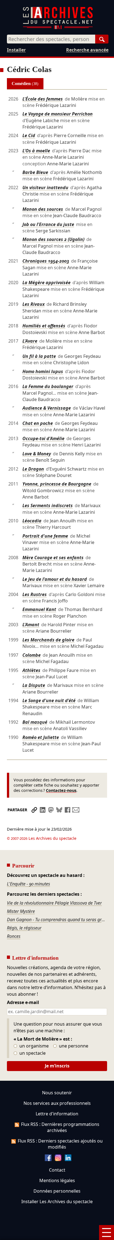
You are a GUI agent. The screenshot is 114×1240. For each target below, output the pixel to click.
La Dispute (33, 685)
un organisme (33, 1046)
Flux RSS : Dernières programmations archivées (60, 1127)
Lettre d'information (57, 1114)
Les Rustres (34, 594)
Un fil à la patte (39, 356)
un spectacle (32, 1053)
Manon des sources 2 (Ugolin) (53, 239)
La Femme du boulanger (47, 386)
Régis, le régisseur (24, 928)
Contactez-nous (61, 790)
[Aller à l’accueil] (58, 27)
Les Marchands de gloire (48, 640)
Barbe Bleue (35, 172)
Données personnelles (57, 1191)
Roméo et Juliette (40, 737)
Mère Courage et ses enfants (53, 557)
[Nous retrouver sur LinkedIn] (68, 1159)
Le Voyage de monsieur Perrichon (57, 114)
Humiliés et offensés (43, 326)
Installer (16, 50)
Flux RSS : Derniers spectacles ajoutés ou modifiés (60, 1144)
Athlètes (31, 670)
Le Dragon (33, 469)
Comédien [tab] (25, 83)
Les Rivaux (33, 304)
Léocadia (32, 521)
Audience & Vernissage (46, 408)
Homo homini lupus (42, 371)
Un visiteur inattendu (45, 187)
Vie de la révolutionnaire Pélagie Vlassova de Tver (54, 903)
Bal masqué (34, 722)
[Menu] (106, 1232)
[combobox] (51, 39)
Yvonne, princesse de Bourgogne (56, 484)
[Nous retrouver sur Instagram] (58, 1159)
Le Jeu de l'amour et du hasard (54, 579)
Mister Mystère (21, 911)
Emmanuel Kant (39, 609)
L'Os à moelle (36, 151)
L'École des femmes (42, 99)
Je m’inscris (57, 1066)
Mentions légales (57, 1180)
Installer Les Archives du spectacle (57, 1201)
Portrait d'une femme (45, 536)
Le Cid (28, 135)
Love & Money (36, 454)
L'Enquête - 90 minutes (28, 884)
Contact (57, 1170)
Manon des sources (42, 209)
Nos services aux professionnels (57, 1103)
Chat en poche (37, 423)
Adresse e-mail (23, 1002)
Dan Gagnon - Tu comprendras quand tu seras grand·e (57, 919)
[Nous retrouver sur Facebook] (48, 1159)
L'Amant (30, 625)
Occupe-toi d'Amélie (43, 438)
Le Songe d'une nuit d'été (49, 700)
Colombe (31, 655)
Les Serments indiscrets (47, 505)
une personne (73, 1046)
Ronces (13, 936)
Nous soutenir (57, 1093)
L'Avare (29, 341)
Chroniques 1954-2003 (45, 261)
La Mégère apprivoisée (46, 282)
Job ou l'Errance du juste (48, 224)
